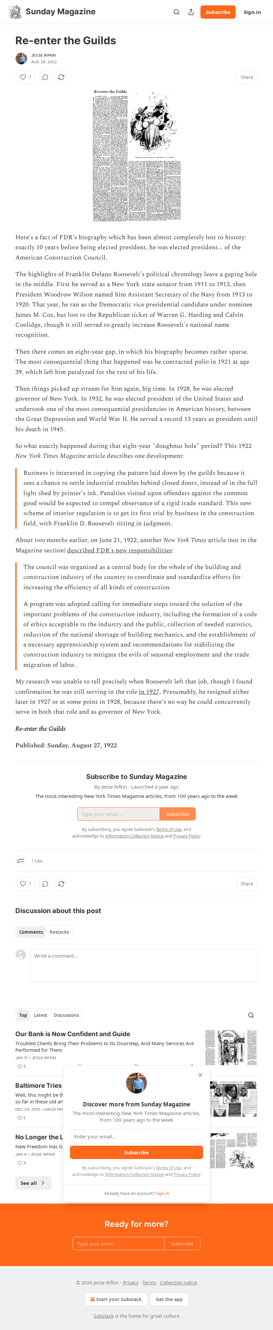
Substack (104, 1316)
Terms (149, 1282)
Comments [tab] (31, 932)
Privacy (130, 1282)
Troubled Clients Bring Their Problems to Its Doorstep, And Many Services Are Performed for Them (104, 1046)
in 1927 (149, 692)
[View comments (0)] (45, 77)
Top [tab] (23, 1015)
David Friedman (60, 1109)
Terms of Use (168, 1168)
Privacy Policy (186, 1174)
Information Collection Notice (134, 1174)
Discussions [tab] (66, 1015)
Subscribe (218, 12)
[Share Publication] (191, 12)
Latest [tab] (40, 1015)
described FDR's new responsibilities (119, 550)
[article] (136, 1050)
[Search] (176, 12)
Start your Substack (119, 1299)
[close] (200, 1075)
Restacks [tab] (59, 932)
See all (29, 1183)
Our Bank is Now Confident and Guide (72, 1034)
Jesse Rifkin (43, 55)
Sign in (252, 12)
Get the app (169, 1299)
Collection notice (178, 1282)
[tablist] (44, 932)
